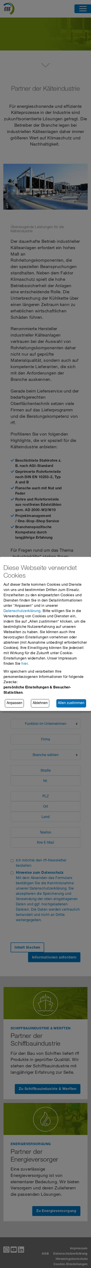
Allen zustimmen (71, 703)
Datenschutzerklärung (22, 611)
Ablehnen (40, 703)
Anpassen (14, 703)
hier (24, 664)
